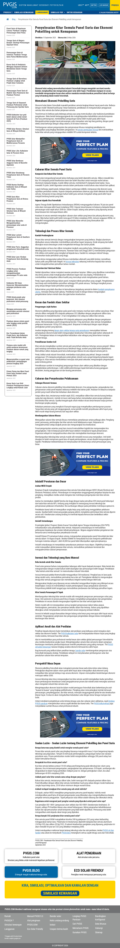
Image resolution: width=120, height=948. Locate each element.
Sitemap (98, 932)
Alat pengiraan (33, 920)
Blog (13, 19)
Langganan (9, 929)
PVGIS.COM (32, 924)
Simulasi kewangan (60, 893)
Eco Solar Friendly (35, 929)
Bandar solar (55, 916)
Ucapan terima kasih (59, 929)
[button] (58, 12)
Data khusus (100, 923)
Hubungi (99, 928)
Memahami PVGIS (80, 928)
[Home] (7, 19)
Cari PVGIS (77, 923)
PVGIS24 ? (9, 920)
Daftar (93, 5)
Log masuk (103, 5)
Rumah (7, 916)
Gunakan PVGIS (79, 932)
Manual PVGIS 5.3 (35, 916)
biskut (52, 924)
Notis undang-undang (59, 920)
